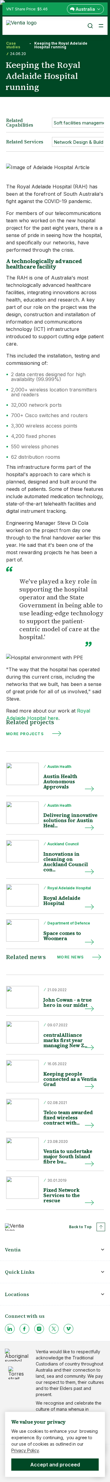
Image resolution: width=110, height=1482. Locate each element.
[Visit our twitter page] (54, 1329)
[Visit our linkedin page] (10, 1329)
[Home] (22, 25)
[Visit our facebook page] (24, 1329)
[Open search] (90, 25)
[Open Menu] (101, 26)
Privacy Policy (25, 1450)
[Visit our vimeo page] (68, 1329)
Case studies (13, 45)
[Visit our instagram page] (39, 1329)
